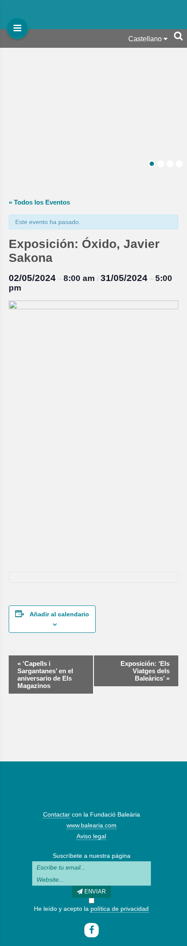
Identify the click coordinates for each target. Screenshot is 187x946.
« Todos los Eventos (39, 202)
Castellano (146, 39)
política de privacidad (119, 908)
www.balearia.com (92, 825)
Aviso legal (91, 836)
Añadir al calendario (59, 614)
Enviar (94, 891)
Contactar (56, 814)
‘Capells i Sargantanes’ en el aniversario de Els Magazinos (45, 674)
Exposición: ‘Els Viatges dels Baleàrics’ (145, 671)
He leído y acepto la (91, 908)
